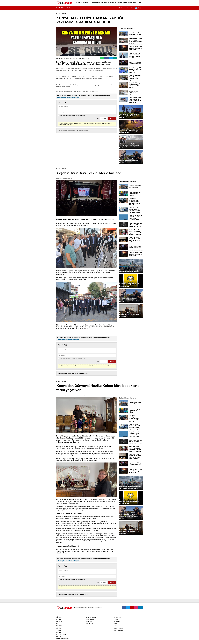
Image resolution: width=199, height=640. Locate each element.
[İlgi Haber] (64, 5)
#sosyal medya (95, 91)
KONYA (83, 2)
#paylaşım (79, 91)
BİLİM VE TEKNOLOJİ (130, 2)
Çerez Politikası (118, 630)
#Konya (63, 91)
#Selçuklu (58, 91)
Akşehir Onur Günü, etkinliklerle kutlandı (80, 7)
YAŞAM (58, 630)
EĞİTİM (103, 2)
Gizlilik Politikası (118, 628)
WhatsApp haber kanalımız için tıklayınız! (68, 97)
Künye (115, 623)
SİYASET (97, 2)
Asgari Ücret (88, 621)
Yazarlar (116, 619)
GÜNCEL (77, 2)
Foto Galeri (117, 621)
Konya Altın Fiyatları (90, 617)
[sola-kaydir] (65, 7)
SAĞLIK (121, 2)
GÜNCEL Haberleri (61, 13)
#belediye (67, 91)
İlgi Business (117, 617)
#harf (71, 91)
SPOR (93, 2)
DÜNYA (107, 2)
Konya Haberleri (89, 619)
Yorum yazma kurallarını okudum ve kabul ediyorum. (72, 115)
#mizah (74, 91)
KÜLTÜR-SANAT (114, 2)
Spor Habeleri (89, 623)
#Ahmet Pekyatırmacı (87, 91)
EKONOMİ (88, 2)
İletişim (116, 626)
